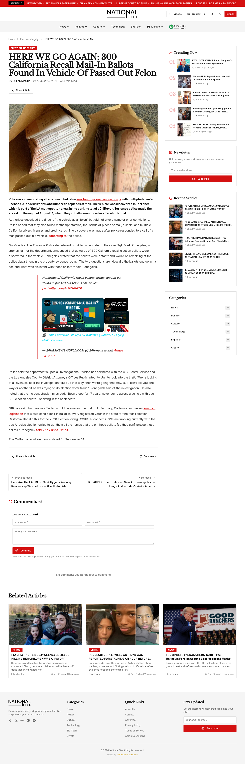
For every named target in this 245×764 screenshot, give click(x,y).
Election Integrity (29, 39)
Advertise (130, 719)
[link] (47, 303)
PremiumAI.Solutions (127, 754)
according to (57, 236)
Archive (155, 26)
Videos (178, 14)
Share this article (25, 456)
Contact (129, 714)
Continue (25, 550)
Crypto (70, 735)
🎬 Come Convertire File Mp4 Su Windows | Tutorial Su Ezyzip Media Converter (72, 303)
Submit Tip (198, 14)
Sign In (230, 14)
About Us (130, 709)
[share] (97, 302)
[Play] (117, 331)
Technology (118, 26)
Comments (150, 456)
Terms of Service (134, 730)
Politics (80, 26)
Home (11, 39)
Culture (97, 26)
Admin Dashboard (135, 735)
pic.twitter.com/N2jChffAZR (62, 288)
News (63, 26)
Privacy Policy (133, 725)
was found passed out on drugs (98, 199)
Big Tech (136, 26)
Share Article (23, 90)
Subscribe (203, 178)
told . (52, 430)
